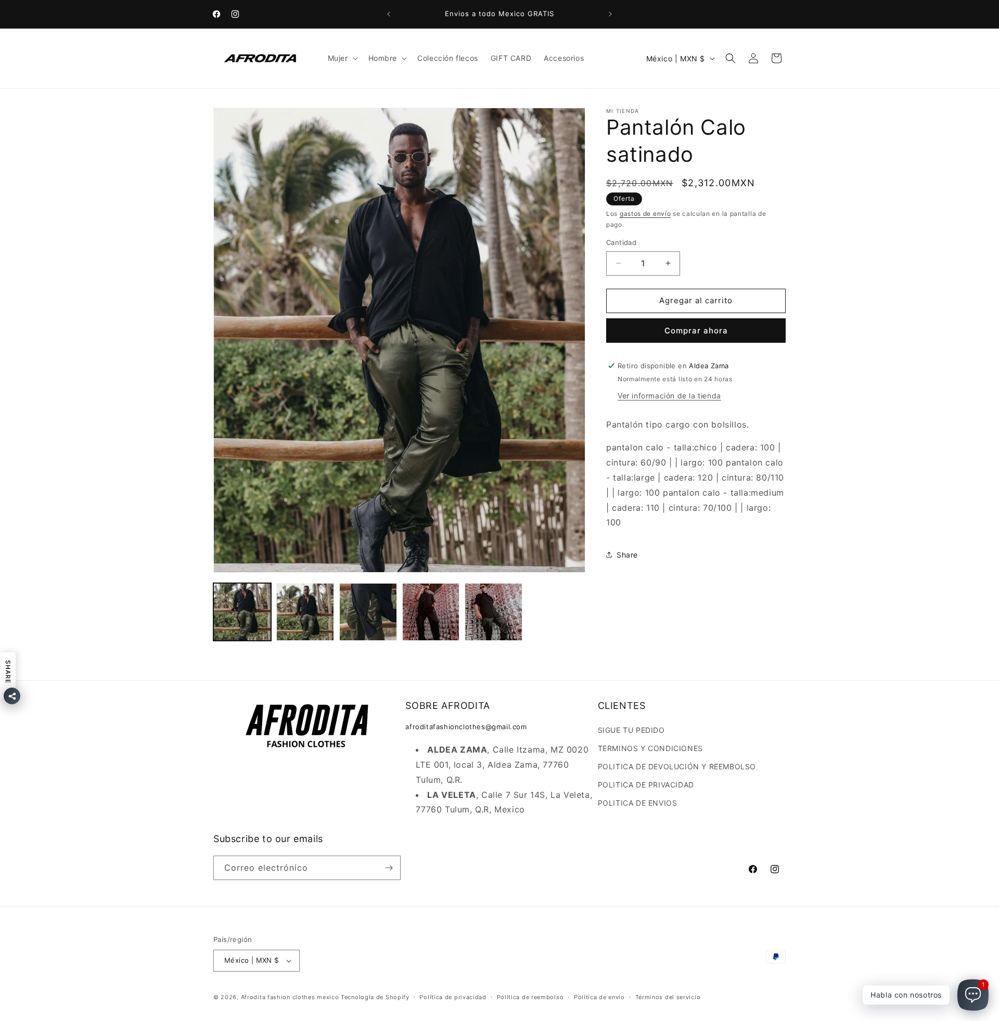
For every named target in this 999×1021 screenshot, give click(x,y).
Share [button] (627, 554)
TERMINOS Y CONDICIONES (650, 748)
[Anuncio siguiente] (610, 14)
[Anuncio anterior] (388, 14)
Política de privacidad (452, 997)
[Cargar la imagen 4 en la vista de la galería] (431, 612)
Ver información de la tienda (669, 395)
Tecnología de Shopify (375, 997)
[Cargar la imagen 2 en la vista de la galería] (305, 612)
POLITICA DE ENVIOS (637, 802)
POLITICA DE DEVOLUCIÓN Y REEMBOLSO (677, 766)
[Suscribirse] (388, 868)
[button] (342, 58)
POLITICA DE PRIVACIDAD (646, 784)
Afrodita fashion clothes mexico (290, 997)
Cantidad (621, 242)
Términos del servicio (668, 997)
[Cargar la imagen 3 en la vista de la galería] (368, 612)
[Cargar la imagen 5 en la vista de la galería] (493, 612)
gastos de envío (645, 213)
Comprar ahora (696, 330)
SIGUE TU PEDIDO (631, 730)
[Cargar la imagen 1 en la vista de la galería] (242, 612)
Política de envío (599, 997)
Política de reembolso (530, 997)
